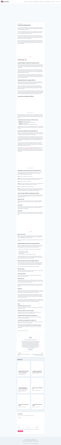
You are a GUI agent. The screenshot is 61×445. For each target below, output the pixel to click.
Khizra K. (30, 337)
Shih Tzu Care (32, 112)
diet (21, 212)
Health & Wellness (36, 1)
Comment (19, 417)
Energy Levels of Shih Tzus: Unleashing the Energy (23, 354)
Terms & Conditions (35, 441)
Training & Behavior (47, 1)
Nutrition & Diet (42, 1)
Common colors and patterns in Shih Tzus (23, 330)
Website (37, 427)
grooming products (27, 147)
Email (28, 427)
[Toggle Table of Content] (25, 59)
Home (24, 1)
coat (19, 32)
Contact (57, 1)
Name (19, 427)
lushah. (36, 443)
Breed (27, 1)
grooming (21, 200)
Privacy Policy (24, 441)
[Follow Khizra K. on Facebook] (29, 349)
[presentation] (23, 365)
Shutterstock (30, 56)
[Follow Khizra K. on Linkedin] (31, 349)
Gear (51, 1)
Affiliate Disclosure (29, 441)
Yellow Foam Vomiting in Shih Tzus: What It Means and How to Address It (37, 354)
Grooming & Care (30, 1)
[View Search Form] (59, 1)
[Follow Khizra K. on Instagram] (30, 349)
